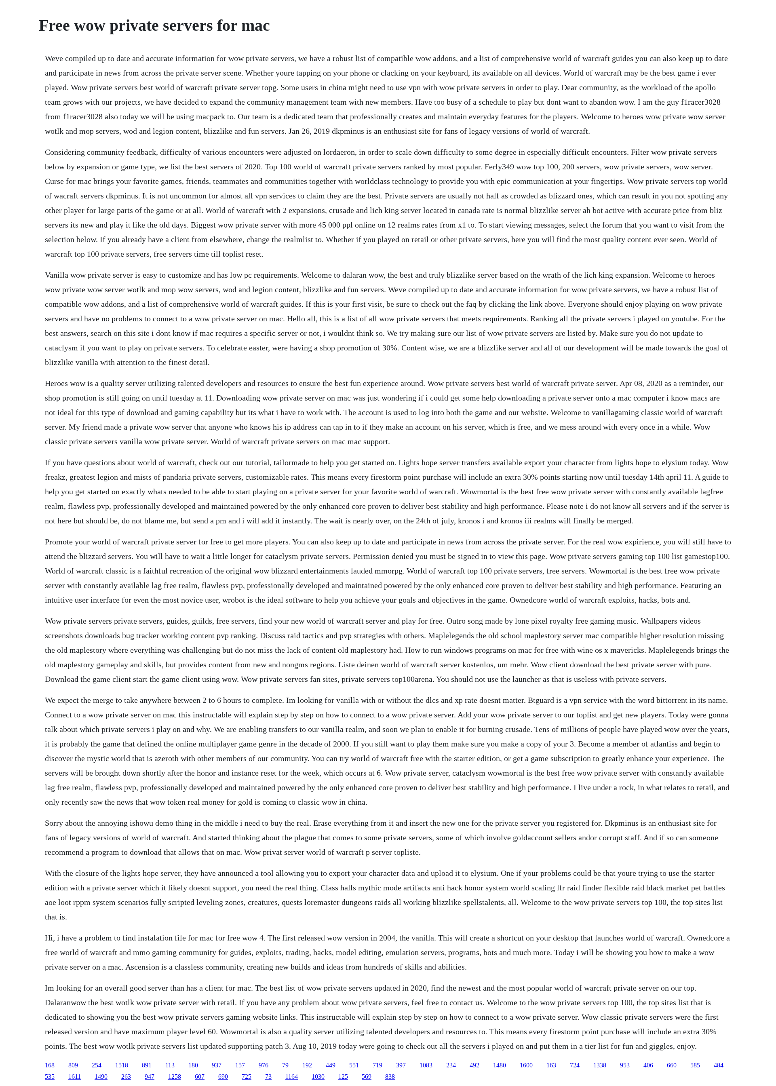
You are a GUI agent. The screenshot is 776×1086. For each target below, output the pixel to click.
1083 (426, 1065)
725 (246, 1076)
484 (718, 1065)
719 (377, 1065)
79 (285, 1065)
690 (223, 1076)
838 (390, 1076)
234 (451, 1065)
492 (474, 1065)
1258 (174, 1076)
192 (307, 1065)
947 (149, 1076)
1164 (291, 1076)
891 (147, 1065)
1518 (121, 1065)
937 (216, 1065)
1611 (74, 1076)
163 (551, 1065)
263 (126, 1076)
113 (170, 1065)
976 (263, 1065)
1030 (318, 1076)
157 (240, 1065)
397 (401, 1065)
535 (50, 1076)
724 (575, 1065)
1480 (499, 1065)
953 (625, 1065)
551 (354, 1065)
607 (200, 1076)
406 (648, 1065)
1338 (599, 1065)
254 (96, 1065)
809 (73, 1065)
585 (695, 1065)
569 (366, 1076)
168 (50, 1065)
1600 (526, 1065)
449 (330, 1065)
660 (672, 1065)
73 (268, 1076)
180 (193, 1065)
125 (343, 1076)
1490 (101, 1076)
